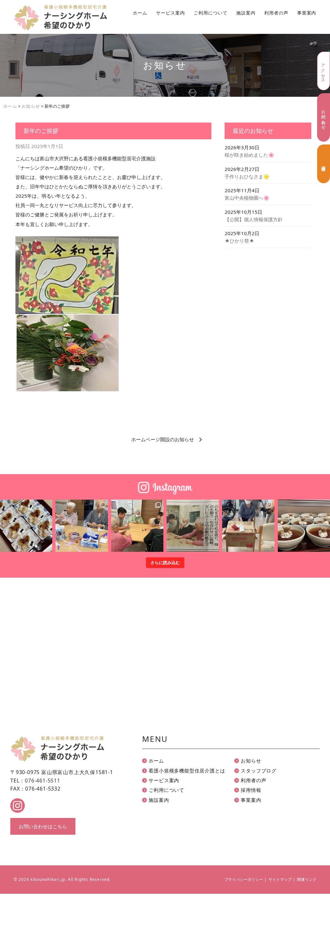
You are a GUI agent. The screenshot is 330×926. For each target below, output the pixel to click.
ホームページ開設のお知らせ (162, 439)
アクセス (323, 71)
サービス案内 (170, 12)
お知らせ (250, 760)
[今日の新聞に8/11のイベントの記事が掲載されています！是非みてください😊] (193, 526)
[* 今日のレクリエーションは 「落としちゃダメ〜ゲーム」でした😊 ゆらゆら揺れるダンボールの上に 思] (248, 526)
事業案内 (306, 12)
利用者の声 (276, 12)
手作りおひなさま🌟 (247, 176)
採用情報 (323, 163)
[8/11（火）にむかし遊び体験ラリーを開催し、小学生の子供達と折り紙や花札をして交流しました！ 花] (137, 526)
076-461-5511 (42, 780)
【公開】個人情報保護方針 (254, 219)
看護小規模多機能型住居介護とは (186, 770)
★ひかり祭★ (239, 240)
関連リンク (306, 879)
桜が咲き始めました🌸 (249, 155)
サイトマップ (280, 879)
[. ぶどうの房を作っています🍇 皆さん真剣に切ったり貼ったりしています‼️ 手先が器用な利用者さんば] (81, 526)
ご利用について (211, 12)
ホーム (140, 12)
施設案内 (246, 12)
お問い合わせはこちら (43, 826)
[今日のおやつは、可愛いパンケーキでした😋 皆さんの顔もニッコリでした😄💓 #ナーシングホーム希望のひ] (26, 526)
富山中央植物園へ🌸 (247, 197)
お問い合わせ (323, 117)
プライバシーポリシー (243, 879)
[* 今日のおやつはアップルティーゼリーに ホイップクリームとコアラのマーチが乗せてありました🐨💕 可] (304, 526)
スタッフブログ (258, 770)
